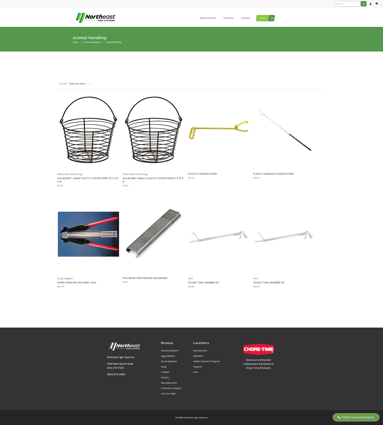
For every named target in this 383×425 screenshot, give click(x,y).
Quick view (88, 130)
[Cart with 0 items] (377, 4)
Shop (263, 18)
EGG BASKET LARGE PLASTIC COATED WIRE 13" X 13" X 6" (88, 180)
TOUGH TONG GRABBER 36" (269, 282)
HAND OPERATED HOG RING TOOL (76, 282)
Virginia (197, 366)
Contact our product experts (357, 417)
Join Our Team (168, 393)
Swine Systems (169, 361)
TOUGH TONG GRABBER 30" (204, 282)
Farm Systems (208, 18)
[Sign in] (370, 4)
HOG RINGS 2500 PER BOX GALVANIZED (145, 278)
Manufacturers (169, 382)
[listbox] (81, 83)
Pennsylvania (200, 350)
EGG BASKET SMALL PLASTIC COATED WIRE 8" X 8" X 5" (153, 180)
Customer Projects (171, 388)
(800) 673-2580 (116, 374)
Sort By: (63, 83)
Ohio (195, 372)
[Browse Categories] (271, 18)
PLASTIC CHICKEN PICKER (202, 173)
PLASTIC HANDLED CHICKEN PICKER (273, 173)
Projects (228, 18)
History (165, 377)
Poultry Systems (169, 350)
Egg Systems (168, 355)
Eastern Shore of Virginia (206, 361)
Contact (245, 18)
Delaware (198, 355)
